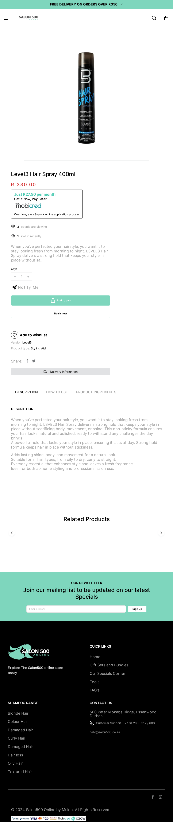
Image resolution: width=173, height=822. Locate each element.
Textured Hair (20, 771)
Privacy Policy (92, 797)
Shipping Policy (66, 797)
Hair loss (15, 755)
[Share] (27, 361)
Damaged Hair (20, 730)
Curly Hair (16, 738)
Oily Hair (15, 763)
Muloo (67, 809)
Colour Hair (18, 721)
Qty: (14, 269)
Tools (94, 682)
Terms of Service (38, 797)
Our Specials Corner (107, 673)
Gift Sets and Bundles (109, 665)
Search (16, 797)
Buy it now (60, 313)
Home (95, 657)
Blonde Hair (18, 713)
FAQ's (95, 690)
